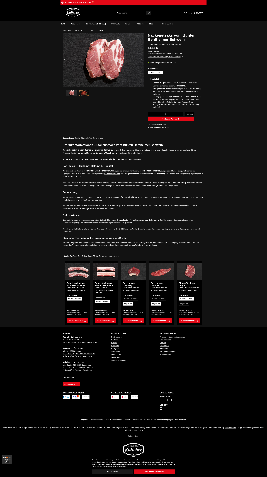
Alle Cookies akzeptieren (154, 471)
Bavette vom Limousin (157, 284)
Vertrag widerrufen (71, 384)
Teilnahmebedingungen (168, 351)
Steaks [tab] (66, 256)
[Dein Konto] (190, 13)
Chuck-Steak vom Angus (187, 284)
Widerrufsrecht (165, 354)
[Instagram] (161, 400)
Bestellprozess (116, 337)
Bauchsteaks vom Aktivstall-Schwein (76, 284)
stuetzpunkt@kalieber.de (85, 354)
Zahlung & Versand (118, 360)
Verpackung (115, 357)
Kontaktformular (68, 378)
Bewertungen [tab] (98, 138)
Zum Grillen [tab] (82, 256)
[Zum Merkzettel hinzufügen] (87, 266)
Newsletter (115, 346)
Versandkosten (230, 428)
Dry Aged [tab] (73, 256)
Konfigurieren (112, 471)
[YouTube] (172, 400)
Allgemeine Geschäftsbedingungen (173, 337)
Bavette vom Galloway (129, 284)
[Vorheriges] (64, 60)
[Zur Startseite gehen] (73, 12)
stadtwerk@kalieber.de (84, 367)
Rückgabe (115, 349)
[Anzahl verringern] (150, 114)
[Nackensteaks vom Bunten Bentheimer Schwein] (103, 60)
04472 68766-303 (69, 342)
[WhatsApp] (161, 408)
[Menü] (10, 456)
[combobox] (131, 13)
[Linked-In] (168, 400)
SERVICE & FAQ (118, 333)
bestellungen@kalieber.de (87, 342)
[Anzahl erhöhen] (181, 114)
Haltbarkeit (115, 340)
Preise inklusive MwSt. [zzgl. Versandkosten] (164, 57)
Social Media (116, 351)
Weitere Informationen (83, 356)
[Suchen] (148, 13)
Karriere (114, 343)
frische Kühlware (155, 72)
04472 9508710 (68, 354)
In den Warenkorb (172, 119)
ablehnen (106, 466)
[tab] (68, 138)
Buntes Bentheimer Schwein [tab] (109, 256)
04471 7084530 (68, 367)
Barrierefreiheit (165, 340)
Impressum (164, 349)
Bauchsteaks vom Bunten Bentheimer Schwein (104, 284)
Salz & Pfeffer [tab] (93, 256)
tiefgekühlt (128, 304)
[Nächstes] (142, 60)
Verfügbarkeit (116, 354)
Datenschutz (164, 346)
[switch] (7, 461)
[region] (103, 65)
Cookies (163, 343)
